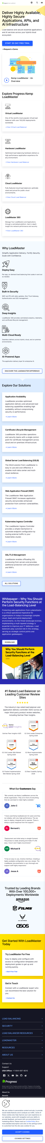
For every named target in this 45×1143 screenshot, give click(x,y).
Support (5, 1067)
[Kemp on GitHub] (21, 1075)
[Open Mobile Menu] (41, 3)
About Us (6, 1092)
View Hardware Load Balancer (18, 162)
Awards (5, 1096)
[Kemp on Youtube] (13, 1076)
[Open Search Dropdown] (37, 3)
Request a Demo (11, 49)
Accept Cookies (22, 1132)
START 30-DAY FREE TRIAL (17, 43)
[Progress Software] (9, 1081)
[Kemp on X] (8, 1075)
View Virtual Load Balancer (17, 127)
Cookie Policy (31, 1121)
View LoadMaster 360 (15, 231)
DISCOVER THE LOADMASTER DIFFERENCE (22, 371)
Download (10, 642)
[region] (22, 1120)
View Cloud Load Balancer (16, 197)
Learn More (12, 417)
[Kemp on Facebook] (4, 1075)
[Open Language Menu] (31, 3)
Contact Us (11, 998)
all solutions (11, 583)
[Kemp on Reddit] (25, 1075)
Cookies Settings (22, 1138)
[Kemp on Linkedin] (17, 1075)
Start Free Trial (12, 972)
